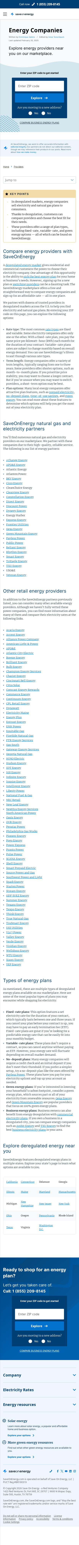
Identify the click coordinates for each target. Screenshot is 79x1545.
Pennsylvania (46, 1215)
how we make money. (27, 152)
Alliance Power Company (22, 639)
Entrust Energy (16, 722)
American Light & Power (22, 644)
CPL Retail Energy (18, 703)
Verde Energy (15, 941)
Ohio (9, 1215)
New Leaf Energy (17, 804)
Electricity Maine (17, 712)
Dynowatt (12, 708)
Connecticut (28, 1181)
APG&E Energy (15, 465)
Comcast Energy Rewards (22, 689)
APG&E (11, 648)
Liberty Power (15, 790)
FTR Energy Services (19, 740)
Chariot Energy (16, 676)
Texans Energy (16, 904)
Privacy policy (26, 1519)
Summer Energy (16, 900)
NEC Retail (13, 800)
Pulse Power (14, 854)
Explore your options (19, 1435)
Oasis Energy (14, 817)
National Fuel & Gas (19, 795)
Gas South (12, 745)
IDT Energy (13, 768)
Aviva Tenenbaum (56, 37)
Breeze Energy (15, 657)
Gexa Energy (14, 529)
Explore (36, 98)
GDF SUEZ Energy (17, 895)
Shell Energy (14, 863)
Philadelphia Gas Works (21, 831)
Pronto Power (15, 849)
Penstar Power (15, 826)
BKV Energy (13, 478)
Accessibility (42, 1519)
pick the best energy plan (39, 276)
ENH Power (13, 726)
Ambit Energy (25, 1126)
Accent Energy (15, 634)
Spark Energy (14, 882)
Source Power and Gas (20, 872)
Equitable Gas (15, 731)
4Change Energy (16, 460)
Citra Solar (13, 685)
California (12, 1181)
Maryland (44, 1191)
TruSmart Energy (17, 923)
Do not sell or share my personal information (27, 1515)
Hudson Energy (16, 763)
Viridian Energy (16, 946)
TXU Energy (14, 566)
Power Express (15, 845)
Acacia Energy (15, 630)
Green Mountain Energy (21, 533)
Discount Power (16, 506)
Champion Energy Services (23, 671)
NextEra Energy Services (22, 809)
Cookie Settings (11, 1522)
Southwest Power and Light (24, 877)
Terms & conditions (62, 1519)
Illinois (10, 1191)
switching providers (26, 284)
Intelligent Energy (18, 786)
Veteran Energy (16, 575)
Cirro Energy (14, 483)
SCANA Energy (15, 859)
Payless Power (15, 538)
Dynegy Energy (16, 510)
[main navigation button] (7, 14)
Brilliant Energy (16, 662)
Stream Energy (16, 891)
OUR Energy (14, 822)
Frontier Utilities (17, 524)
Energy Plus (14, 717)
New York (64, 1203)
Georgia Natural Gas (19, 754)
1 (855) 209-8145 (48, 4)
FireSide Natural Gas (19, 735)
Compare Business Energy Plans (39, 122)
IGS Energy (13, 772)
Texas (9, 1227)
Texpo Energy (15, 909)
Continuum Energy (18, 699)
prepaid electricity (61, 392)
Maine (24, 1191)
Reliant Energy (16, 547)
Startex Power (15, 886)
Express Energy (16, 520)
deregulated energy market (23, 265)
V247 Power (13, 932)
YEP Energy (13, 964)
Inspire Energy (16, 781)
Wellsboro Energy (17, 950)
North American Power (21, 813)
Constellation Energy (20, 497)
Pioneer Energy (16, 836)
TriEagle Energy (16, 561)
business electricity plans (29, 1129)
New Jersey (45, 1203)
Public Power (14, 543)
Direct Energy (15, 501)
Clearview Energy (17, 492)
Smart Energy (15, 556)
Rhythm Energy (16, 552)
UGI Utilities (14, 927)
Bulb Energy (14, 667)
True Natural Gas (17, 918)
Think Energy (15, 914)
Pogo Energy (14, 840)
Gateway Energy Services (22, 749)
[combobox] (5, 180)
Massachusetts (67, 1191)
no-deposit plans (17, 396)
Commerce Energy (18, 694)
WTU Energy (14, 955)
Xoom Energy (15, 960)
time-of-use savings (44, 396)
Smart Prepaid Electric (21, 868)
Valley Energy (15, 937)
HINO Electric (15, 758)
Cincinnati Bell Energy (20, 680)
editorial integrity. (19, 147)
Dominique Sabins (27, 37)
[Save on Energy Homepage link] (22, 14)
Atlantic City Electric (20, 653)
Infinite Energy (16, 777)
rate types (52, 329)
